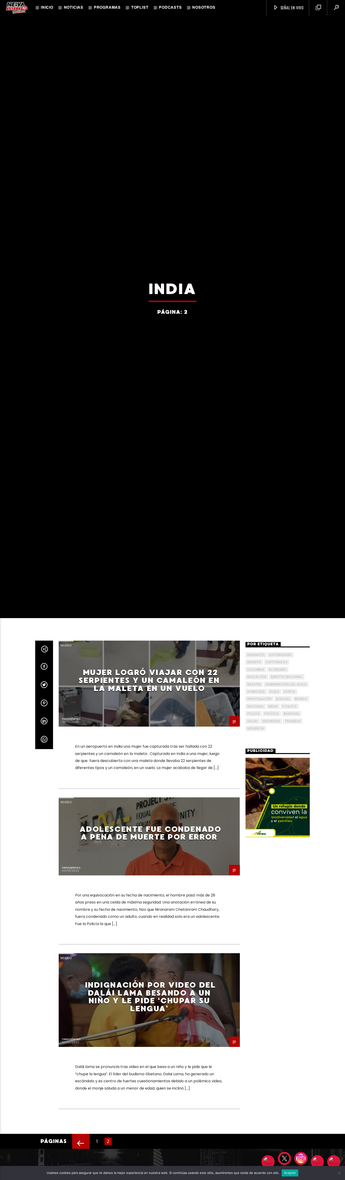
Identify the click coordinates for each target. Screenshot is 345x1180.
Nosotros (203, 8)
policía (253, 764)
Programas (107, 8)
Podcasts (170, 8)
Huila (274, 742)
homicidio (256, 742)
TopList (140, 8)
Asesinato (256, 705)
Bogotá (254, 713)
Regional (292, 764)
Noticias (73, 8)
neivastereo (71, 769)
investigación (259, 749)
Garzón (254, 735)
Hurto (289, 742)
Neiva (273, 757)
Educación (256, 727)
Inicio (47, 8)
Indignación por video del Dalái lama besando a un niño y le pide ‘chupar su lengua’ (150, 1047)
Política (271, 764)
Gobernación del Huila (286, 735)
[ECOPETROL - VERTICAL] (277, 848)
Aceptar (290, 1173)
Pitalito (289, 757)
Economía (277, 720)
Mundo (66, 696)
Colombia (255, 720)
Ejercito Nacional (286, 727)
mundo (301, 749)
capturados (276, 713)
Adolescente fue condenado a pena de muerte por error (150, 883)
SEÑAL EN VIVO (291, 8)
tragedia (293, 771)
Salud (252, 771)
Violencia (255, 779)
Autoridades (280, 705)
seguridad (271, 771)
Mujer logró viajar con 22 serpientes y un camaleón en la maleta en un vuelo (149, 730)
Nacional (255, 757)
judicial (283, 749)
